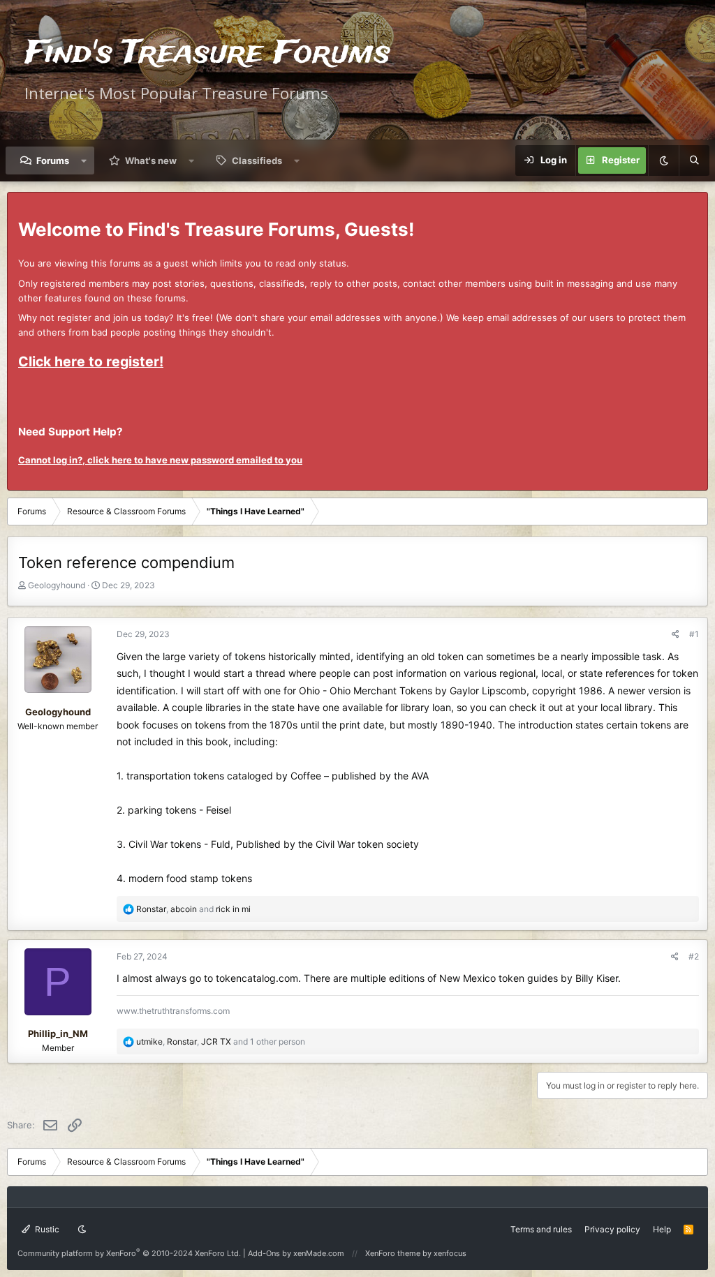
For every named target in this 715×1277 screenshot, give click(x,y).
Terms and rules (541, 1229)
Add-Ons (264, 1253)
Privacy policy (612, 1229)
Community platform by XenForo (129, 1253)
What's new (151, 160)
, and (193, 909)
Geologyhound (56, 585)
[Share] (675, 634)
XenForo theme (392, 1253)
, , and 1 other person (220, 1041)
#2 (693, 956)
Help (662, 1229)
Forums (52, 160)
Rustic (46, 1229)
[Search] (694, 160)
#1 (694, 634)
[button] (84, 160)
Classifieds (257, 160)
